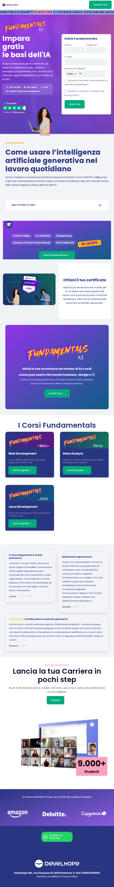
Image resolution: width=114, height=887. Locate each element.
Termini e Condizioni (89, 91)
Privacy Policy (72, 95)
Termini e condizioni (48, 876)
